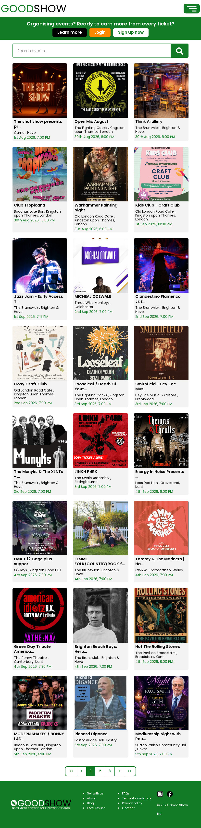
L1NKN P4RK (86, 471)
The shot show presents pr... (38, 124)
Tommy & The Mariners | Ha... (159, 561)
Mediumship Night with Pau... (158, 736)
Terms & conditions (136, 798)
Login (100, 32)
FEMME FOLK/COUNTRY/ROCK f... (100, 561)
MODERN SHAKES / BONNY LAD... (39, 736)
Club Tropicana (29, 205)
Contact (128, 808)
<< (71, 771)
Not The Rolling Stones (157, 646)
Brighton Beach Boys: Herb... (96, 649)
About (91, 798)
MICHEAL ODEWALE (93, 296)
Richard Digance (91, 734)
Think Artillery (149, 121)
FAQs (125, 793)
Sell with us (95, 793)
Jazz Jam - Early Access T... (38, 299)
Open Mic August (91, 121)
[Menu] (192, 9)
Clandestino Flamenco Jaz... (158, 299)
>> (130, 771)
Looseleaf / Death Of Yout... (95, 386)
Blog (90, 803)
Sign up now (131, 32)
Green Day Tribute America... (32, 649)
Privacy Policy (132, 803)
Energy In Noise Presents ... (159, 474)
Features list (96, 808)
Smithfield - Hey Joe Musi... (155, 386)
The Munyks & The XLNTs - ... (38, 474)
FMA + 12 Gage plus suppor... (33, 561)
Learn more (69, 32)
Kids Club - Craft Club (157, 205)
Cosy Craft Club (30, 384)
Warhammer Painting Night (96, 207)
